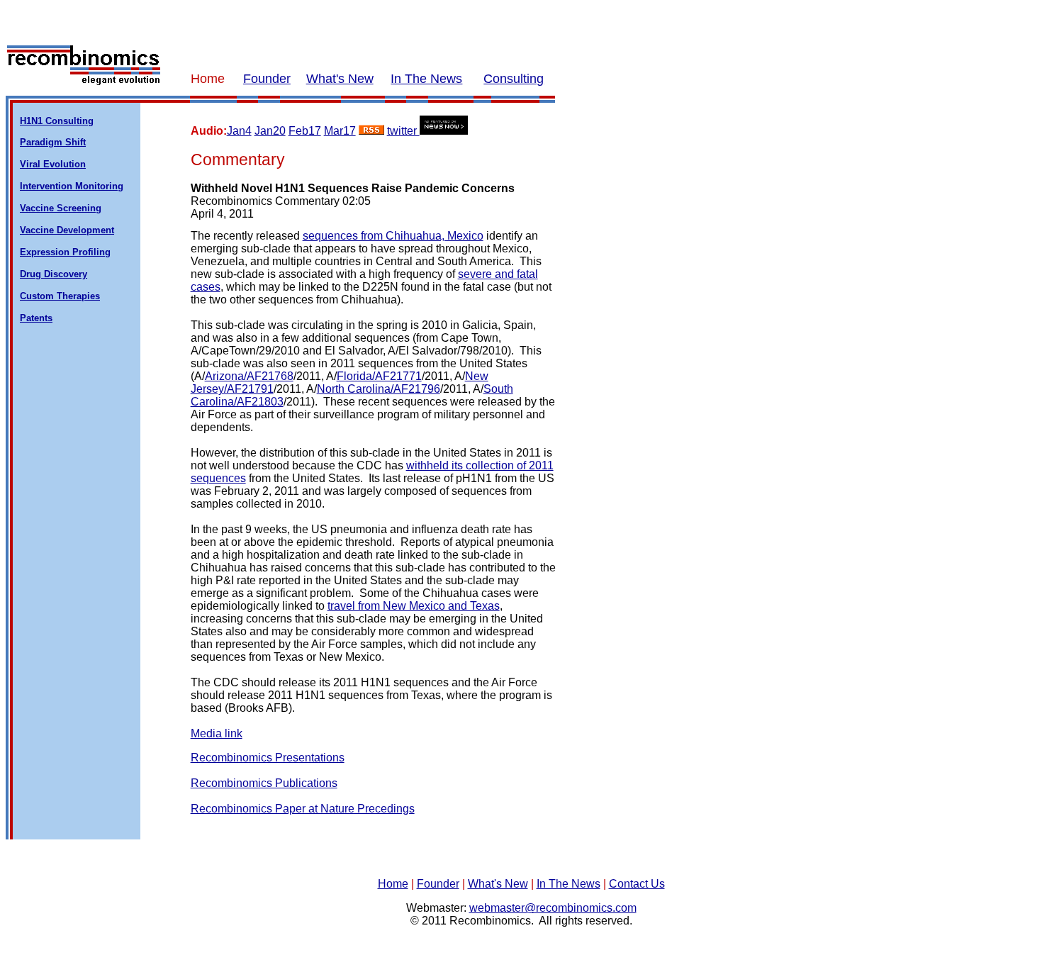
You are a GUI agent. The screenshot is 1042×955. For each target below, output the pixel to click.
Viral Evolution (53, 164)
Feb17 (304, 131)
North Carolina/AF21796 (378, 389)
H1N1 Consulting (57, 121)
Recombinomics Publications (264, 783)
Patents (36, 318)
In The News (426, 79)
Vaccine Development (67, 230)
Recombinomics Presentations (267, 758)
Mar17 (340, 131)
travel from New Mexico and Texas (413, 606)
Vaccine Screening (60, 208)
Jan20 (270, 131)
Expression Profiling (65, 252)
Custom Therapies (60, 296)
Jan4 (239, 131)
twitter (403, 131)
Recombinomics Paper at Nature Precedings (303, 809)
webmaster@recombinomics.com (553, 908)
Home (393, 884)
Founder (267, 79)
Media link (216, 733)
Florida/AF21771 (379, 376)
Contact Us (637, 884)
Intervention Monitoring (71, 186)
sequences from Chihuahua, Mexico (393, 236)
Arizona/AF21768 (249, 376)
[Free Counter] (521, 945)
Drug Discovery (53, 274)
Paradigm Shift (53, 142)
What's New (340, 79)
